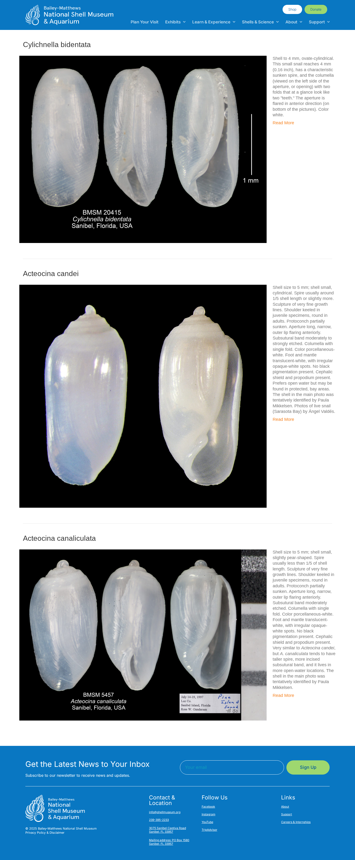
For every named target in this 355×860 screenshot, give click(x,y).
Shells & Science (258, 22)
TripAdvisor (209, 830)
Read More (283, 122)
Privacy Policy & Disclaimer (44, 832)
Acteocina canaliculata (59, 538)
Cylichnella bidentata (57, 45)
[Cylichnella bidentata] (143, 149)
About (291, 22)
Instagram (208, 814)
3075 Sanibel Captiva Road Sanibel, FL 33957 (167, 829)
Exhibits (173, 22)
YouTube (207, 822)
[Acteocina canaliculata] (143, 634)
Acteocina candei (51, 273)
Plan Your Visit (144, 22)
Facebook (208, 806)
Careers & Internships (296, 822)
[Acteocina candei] (143, 395)
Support (317, 22)
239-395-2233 (159, 820)
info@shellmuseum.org (164, 812)
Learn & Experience (211, 22)
